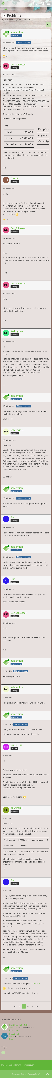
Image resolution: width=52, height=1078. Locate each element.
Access (12, 1036)
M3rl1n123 (35, 983)
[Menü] (48, 3)
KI (3, 1053)
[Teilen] (48, 24)
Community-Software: (26, 1074)
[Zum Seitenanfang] (48, 1074)
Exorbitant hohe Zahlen (19, 1025)
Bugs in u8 (14, 1034)
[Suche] (35, 3)
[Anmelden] (42, 3)
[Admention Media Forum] (5, 3)
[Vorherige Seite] (15, 1006)
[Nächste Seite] (37, 1006)
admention (13, 1028)
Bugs (11, 1039)
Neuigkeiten (13, 1030)
